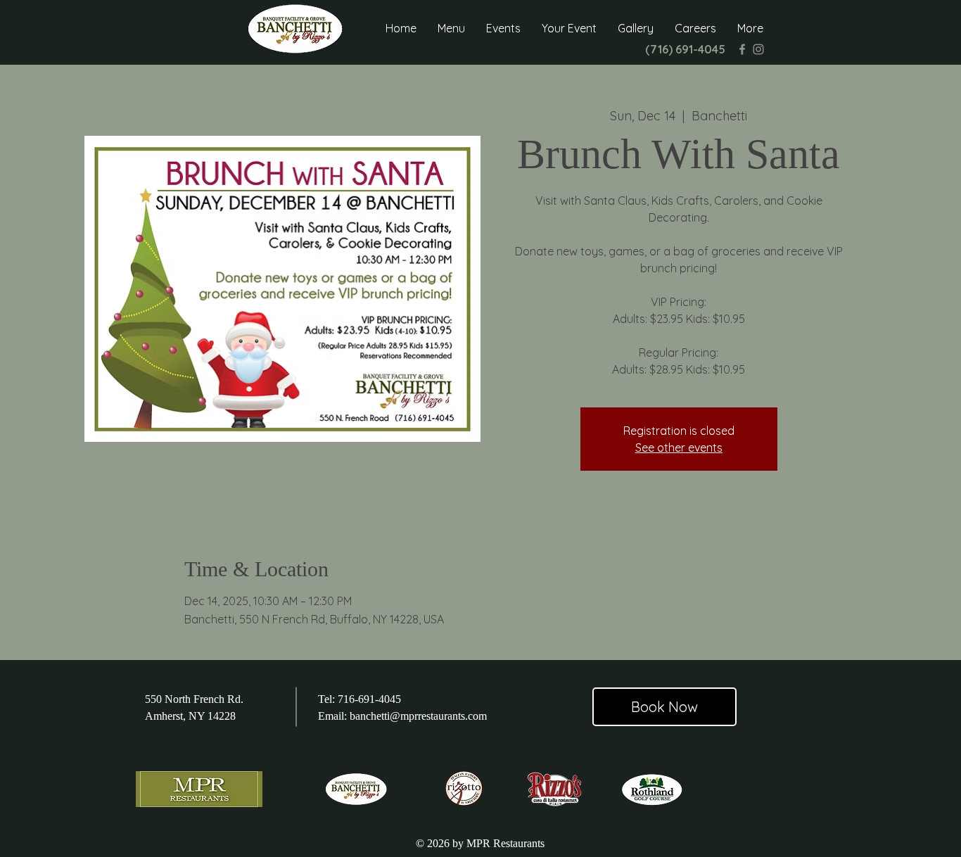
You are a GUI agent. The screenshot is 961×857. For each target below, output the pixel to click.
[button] (451, 28)
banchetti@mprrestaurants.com (418, 716)
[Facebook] (742, 49)
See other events (679, 447)
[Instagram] (758, 49)
